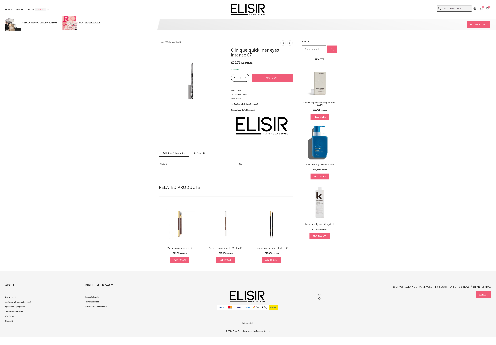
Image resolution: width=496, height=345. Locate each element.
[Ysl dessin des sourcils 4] (180, 224)
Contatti (9, 321)
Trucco (238, 98)
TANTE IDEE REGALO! (89, 22)
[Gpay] (256, 307)
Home (8, 9)
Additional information (174, 153)
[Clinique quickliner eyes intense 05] (283, 43)
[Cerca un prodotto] (332, 49)
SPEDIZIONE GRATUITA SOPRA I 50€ (39, 22)
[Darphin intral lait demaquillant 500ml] (290, 43)
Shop (36, 9)
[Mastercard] (230, 307)
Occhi (178, 42)
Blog (19, 9)
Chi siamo (9, 316)
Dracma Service (263, 331)
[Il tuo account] (475, 8)
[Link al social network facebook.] (319, 294)
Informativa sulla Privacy (96, 306)
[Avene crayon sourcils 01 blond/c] (226, 224)
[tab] (174, 153)
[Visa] (238, 307)
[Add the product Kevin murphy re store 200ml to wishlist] (335, 156)
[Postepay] (273, 307)
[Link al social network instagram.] (319, 298)
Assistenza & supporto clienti (18, 302)
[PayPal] (221, 307)
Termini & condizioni (14, 311)
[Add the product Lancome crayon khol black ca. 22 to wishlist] (290, 240)
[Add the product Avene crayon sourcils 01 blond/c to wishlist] (244, 240)
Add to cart (272, 78)
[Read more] (319, 81)
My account (10, 297)
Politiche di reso (92, 301)
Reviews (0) (199, 153)
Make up (170, 42)
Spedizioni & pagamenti (15, 306)
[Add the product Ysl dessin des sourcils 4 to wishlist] (198, 240)
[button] (235, 77)
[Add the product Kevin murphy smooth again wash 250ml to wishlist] (335, 94)
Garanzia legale (92, 297)
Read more (320, 116)
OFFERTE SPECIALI (478, 24)
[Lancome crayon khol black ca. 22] (272, 224)
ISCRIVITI (483, 295)
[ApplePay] (264, 307)
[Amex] (247, 307)
